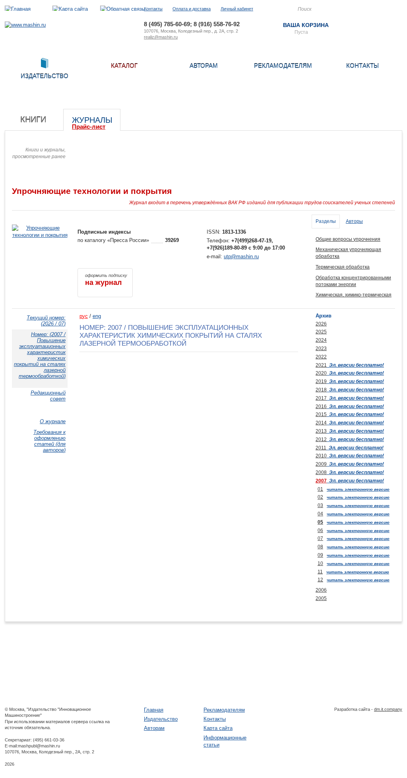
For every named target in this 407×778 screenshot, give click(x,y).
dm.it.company (388, 709)
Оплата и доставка (191, 8)
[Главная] (18, 9)
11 (320, 572)
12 (320, 580)
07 (320, 538)
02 (320, 497)
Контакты (153, 8)
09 (320, 555)
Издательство (161, 719)
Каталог (124, 65)
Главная (153, 710)
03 (320, 505)
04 (320, 514)
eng (97, 316)
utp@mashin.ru (241, 256)
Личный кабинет (237, 8)
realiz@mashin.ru (161, 37)
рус (83, 316)
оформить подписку (106, 279)
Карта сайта (218, 728)
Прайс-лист (88, 126)
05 (320, 522)
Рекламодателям (283, 65)
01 (320, 489)
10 (320, 563)
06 (320, 530)
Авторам (204, 65)
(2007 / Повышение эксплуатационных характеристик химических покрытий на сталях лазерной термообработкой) (40, 355)
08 (320, 547)
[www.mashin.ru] (25, 25)
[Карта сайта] (70, 9)
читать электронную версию (358, 489)
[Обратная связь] (122, 9)
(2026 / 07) (46, 321)
